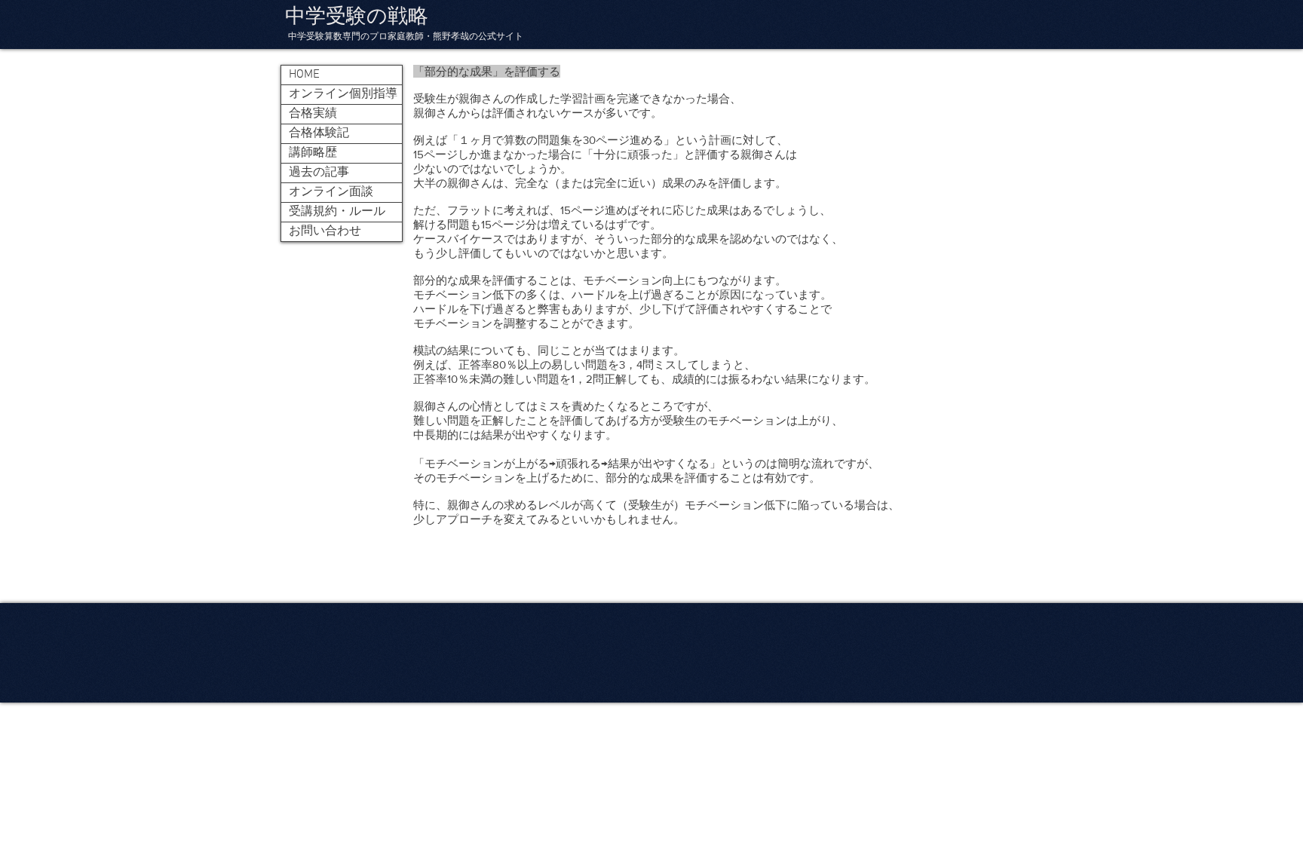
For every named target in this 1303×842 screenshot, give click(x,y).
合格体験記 (319, 133)
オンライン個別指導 (343, 94)
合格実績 (313, 113)
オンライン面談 (331, 192)
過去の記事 (319, 172)
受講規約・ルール (337, 211)
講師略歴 (313, 153)
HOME (304, 74)
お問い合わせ (325, 231)
